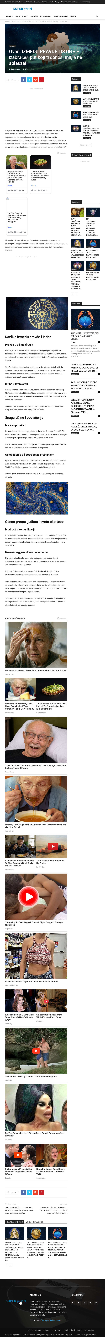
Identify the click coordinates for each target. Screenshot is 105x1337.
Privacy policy (85, 2)
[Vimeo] (84, 1303)
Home (7, 21)
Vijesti (24, 16)
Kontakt (44, 2)
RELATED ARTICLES (15, 1222)
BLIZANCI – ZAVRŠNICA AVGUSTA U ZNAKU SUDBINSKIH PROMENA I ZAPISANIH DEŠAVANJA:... (91, 130)
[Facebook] (73, 1303)
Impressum (15, 69)
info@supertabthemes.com (51, 1320)
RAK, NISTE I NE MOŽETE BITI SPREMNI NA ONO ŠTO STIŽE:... (85, 336)
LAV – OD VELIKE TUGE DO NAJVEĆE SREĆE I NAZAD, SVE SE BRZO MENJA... (84, 426)
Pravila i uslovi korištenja (69, 2)
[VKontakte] (90, 1303)
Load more (84, 145)
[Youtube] (96, 1303)
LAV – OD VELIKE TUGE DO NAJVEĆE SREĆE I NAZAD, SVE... (91, 101)
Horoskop (15, 21)
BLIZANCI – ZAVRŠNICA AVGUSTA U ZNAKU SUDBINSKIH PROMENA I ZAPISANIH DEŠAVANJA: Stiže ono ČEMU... (83, 406)
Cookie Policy (54, 2)
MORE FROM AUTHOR (35, 1222)
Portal (73, 342)
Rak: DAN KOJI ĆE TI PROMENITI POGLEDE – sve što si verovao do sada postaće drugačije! (19, 1210)
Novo (17, 16)
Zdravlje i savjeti (61, 16)
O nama (37, 2)
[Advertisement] (36, 108)
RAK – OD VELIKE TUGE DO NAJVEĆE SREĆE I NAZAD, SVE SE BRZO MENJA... (84, 385)
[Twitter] (79, 1303)
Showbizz (34, 16)
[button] (97, 16)
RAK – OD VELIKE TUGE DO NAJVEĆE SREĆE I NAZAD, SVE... (91, 115)
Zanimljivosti (45, 16)
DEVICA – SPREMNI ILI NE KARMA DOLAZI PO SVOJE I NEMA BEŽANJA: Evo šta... (84, 367)
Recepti (73, 16)
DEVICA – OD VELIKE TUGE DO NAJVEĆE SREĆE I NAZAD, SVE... (91, 88)
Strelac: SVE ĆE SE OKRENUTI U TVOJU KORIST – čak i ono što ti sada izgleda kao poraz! (53, 1210)
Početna (29, 2)
